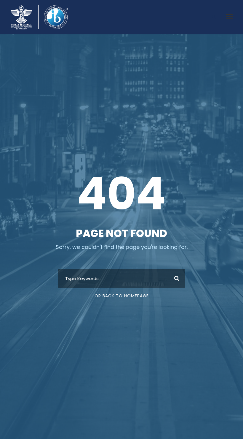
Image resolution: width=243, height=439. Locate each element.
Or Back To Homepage (122, 296)
